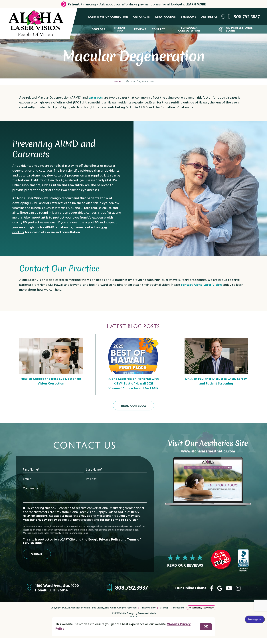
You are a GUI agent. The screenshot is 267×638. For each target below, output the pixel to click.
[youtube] (229, 588)
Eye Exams (188, 16)
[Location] (223, 17)
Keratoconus (165, 16)
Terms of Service (123, 520)
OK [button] (206, 626)
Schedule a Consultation (189, 29)
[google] (220, 588)
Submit (37, 554)
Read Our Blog (133, 406)
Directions (178, 608)
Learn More (196, 4)
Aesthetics (209, 16)
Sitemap (164, 608)
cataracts (95, 97)
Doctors (98, 29)
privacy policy (46, 520)
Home (117, 81)
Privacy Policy (109, 539)
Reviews (140, 29)
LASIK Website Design (122, 613)
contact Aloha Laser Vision (201, 285)
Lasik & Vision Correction (108, 16)
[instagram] (238, 588)
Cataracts (141, 16)
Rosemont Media (147, 613)
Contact (158, 29)
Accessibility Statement (201, 608)
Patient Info (120, 29)
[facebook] (212, 588)
